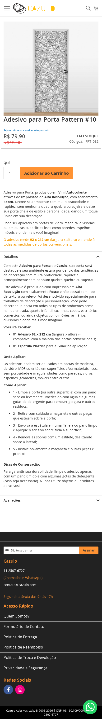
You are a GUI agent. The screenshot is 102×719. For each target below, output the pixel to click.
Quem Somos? (16, 616)
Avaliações (12, 500)
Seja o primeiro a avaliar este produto (27, 130)
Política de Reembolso (23, 647)
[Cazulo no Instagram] (20, 690)
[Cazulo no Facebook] (9, 690)
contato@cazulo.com (20, 584)
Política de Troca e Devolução (30, 657)
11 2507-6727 (14, 570)
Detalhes (11, 256)
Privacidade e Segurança (25, 667)
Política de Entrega (20, 637)
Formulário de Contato (24, 626)
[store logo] (34, 8)
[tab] (51, 256)
